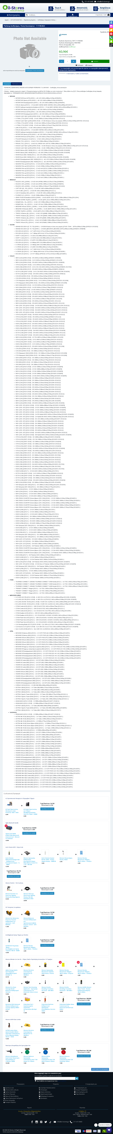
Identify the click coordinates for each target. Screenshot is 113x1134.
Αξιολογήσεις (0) (16, 84)
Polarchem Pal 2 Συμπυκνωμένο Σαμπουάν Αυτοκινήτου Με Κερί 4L (30, 1008)
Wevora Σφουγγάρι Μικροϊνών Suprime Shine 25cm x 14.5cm (48, 971)
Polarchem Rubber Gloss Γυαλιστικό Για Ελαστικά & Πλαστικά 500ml (67, 1007)
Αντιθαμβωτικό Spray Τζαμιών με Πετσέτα (17, 935)
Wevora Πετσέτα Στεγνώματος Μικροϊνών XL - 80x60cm (29, 972)
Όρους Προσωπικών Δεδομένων (14, 1098)
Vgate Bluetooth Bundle (12, 823)
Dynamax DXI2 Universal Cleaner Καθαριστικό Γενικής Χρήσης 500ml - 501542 (13, 1007)
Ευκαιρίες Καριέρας (10, 1102)
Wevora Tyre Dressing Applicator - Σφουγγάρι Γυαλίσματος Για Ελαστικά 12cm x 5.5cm (31, 989)
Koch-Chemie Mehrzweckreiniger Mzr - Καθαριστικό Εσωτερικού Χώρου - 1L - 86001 (13, 861)
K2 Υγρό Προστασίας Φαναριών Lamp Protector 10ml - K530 (12, 810)
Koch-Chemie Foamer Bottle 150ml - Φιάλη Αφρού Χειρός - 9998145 (49, 859)
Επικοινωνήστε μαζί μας (12, 1090)
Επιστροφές (44, 1090)
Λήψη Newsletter (80, 1094)
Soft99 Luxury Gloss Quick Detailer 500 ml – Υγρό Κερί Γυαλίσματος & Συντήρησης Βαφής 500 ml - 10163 (13, 1034)
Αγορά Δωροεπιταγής (46, 1094)
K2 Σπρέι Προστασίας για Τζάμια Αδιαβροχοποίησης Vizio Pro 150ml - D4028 (30, 811)
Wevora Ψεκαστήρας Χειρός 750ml (66, 858)
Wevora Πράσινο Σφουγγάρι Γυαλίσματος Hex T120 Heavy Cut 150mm (30, 1059)
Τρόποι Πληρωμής (10, 1094)
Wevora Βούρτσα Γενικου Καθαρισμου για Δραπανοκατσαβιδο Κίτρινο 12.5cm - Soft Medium (30, 922)
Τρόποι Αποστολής (10, 1092)
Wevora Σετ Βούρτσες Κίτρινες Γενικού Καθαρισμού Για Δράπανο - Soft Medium (12, 921)
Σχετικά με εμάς (9, 1088)
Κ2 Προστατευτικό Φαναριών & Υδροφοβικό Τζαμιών (20, 798)
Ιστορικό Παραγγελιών (82, 1090)
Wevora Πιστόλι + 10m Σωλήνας (14, 883)
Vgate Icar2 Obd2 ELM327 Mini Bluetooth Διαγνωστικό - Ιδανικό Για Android (12, 836)
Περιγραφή (7, 84)
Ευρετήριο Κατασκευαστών (48, 1088)
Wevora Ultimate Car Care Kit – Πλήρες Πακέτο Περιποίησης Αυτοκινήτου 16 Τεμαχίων (29, 959)
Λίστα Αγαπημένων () (81, 1092)
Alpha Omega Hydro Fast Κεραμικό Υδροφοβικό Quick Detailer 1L (11, 972)
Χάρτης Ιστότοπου (46, 1092)
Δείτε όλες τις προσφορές (100, 1069)
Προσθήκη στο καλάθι (47, 809)
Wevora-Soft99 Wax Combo (13, 1019)
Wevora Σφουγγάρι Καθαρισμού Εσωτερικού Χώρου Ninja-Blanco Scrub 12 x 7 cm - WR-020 (30, 861)
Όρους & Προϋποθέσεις (11, 1096)
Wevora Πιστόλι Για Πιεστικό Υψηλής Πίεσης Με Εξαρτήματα (13, 895)
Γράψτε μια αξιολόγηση (82, 73)
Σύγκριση (89, 65)
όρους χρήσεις (62, 1081)
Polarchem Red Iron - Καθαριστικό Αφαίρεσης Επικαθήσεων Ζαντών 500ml (48, 1008)
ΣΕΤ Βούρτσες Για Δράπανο (13, 907)
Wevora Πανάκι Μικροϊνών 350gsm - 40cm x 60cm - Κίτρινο (66, 971)
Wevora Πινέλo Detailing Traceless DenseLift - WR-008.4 (66, 988)
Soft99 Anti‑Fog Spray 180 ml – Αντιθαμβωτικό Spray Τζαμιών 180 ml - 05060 (12, 948)
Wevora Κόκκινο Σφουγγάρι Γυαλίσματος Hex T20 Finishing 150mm (66, 1059)
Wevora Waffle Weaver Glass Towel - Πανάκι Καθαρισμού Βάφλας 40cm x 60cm (84, 989)
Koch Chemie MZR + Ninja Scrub (14, 847)
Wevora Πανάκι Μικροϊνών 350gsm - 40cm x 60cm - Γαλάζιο (84, 859)
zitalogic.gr (20, 1132)
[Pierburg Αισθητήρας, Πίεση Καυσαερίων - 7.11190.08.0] (29, 48)
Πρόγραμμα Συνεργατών (47, 1096)
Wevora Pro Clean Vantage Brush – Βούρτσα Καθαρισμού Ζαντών (12, 989)
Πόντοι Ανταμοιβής (10, 1100)
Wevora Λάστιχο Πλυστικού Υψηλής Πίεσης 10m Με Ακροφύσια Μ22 (29, 896)
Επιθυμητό (80, 65)
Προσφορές (44, 1098)
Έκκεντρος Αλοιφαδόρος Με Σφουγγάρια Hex (18, 1045)
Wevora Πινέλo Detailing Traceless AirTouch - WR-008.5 (48, 988)
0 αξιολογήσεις (70, 73)
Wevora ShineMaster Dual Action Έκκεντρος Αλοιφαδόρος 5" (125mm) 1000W (12, 1059)
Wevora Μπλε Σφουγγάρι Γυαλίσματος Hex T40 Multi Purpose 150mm (48, 1059)
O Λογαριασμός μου (81, 1088)
